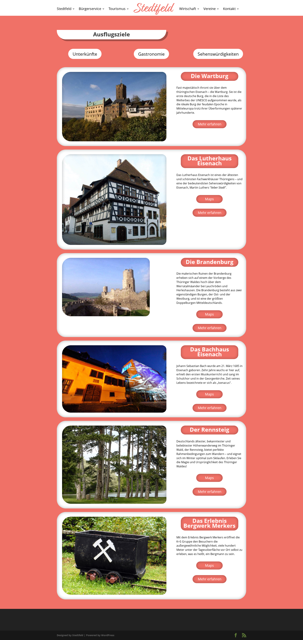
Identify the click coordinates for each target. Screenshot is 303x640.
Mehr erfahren (209, 124)
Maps (209, 199)
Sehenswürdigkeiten (218, 54)
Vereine (209, 8)
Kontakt (229, 8)
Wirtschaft (187, 8)
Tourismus (117, 8)
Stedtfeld (64, 8)
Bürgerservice (90, 8)
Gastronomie (151, 54)
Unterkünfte (85, 54)
